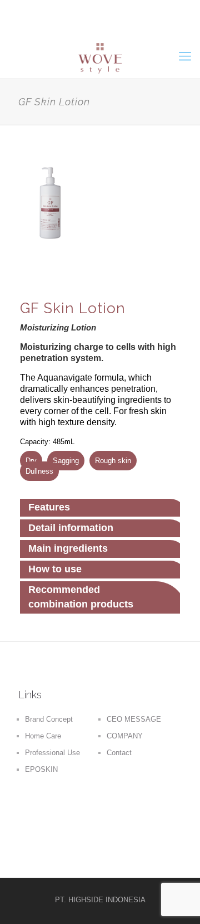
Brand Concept (49, 719)
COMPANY (125, 736)
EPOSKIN (41, 769)
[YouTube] (100, 25)
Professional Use (52, 752)
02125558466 (108, 8)
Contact (119, 752)
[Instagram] (118, 25)
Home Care (43, 736)
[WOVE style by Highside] (100, 56)
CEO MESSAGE (134, 719)
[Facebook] (81, 25)
